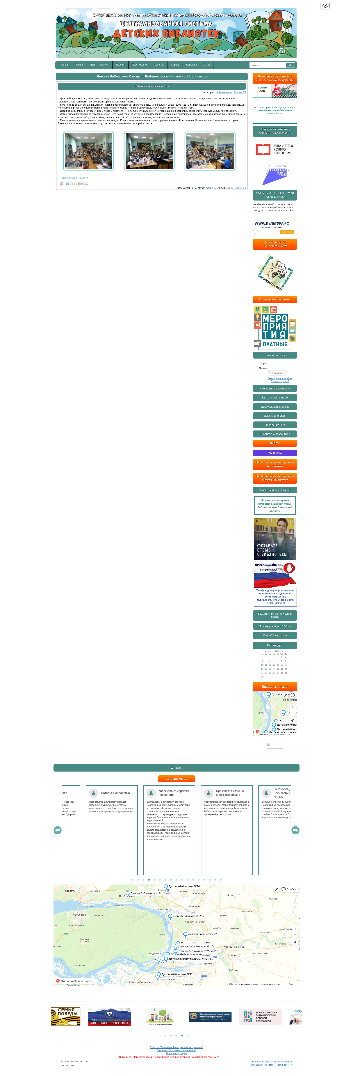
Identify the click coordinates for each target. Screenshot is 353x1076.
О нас (207, 64)
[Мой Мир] (79, 183)
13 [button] (198, 880)
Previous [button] (257, 98)
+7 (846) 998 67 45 (275, 603)
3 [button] (143, 880)
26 (270, 673)
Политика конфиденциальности (271, 1065)
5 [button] (154, 880)
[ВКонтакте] (67, 183)
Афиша (79, 64)
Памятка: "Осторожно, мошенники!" (176, 1050)
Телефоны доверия (176, 1053)
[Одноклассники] (75, 183)
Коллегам (159, 64)
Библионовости (157, 76)
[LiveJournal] (83, 183)
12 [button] (193, 880)
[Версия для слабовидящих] (325, 6)
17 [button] (220, 880)
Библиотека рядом (275, 686)
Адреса (175, 64)
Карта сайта (68, 1064)
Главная (63, 64)
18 (266, 669)
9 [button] (176, 880)
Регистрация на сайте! (280, 378)
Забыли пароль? (280, 381)
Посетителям (139, 64)
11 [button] (187, 880)
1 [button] (132, 880)
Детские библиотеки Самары (119, 76)
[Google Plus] (87, 183)
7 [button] (165, 880)
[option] (275, 98)
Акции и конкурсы (99, 64)
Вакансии (191, 64)
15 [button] (209, 880)
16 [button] (215, 880)
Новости (120, 64)
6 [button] (160, 880)
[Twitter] (71, 183)
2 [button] (138, 880)
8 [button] (171, 880)
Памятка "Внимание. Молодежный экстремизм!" (176, 1047)
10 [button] (182, 880)
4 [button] (149, 880)
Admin (209, 188)
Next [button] (292, 98)
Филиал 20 (240, 92)
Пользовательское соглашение (272, 1061)
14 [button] (204, 880)
